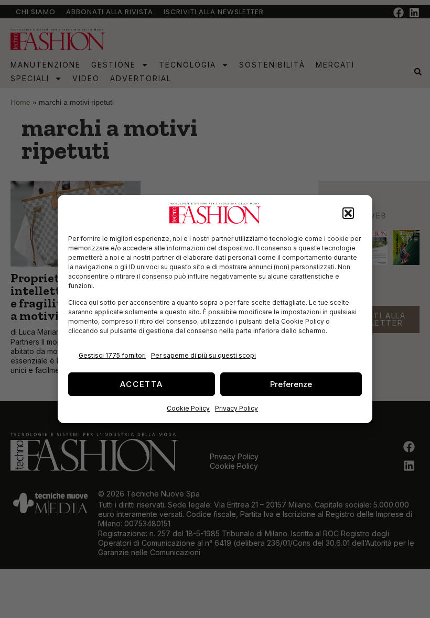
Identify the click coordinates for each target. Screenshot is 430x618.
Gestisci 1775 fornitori (112, 355)
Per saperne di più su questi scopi (203, 355)
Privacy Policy (236, 408)
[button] (348, 213)
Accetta (141, 384)
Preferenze (291, 384)
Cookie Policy (188, 408)
